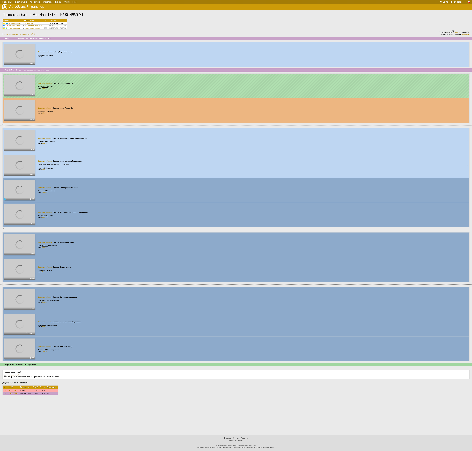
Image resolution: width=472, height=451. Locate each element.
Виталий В (45, 302)
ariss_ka (44, 143)
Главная (227, 438)
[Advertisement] (236, 416)
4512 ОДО (12, 390)
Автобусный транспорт (27, 6)
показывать (466, 34)
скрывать (457, 31)
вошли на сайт (14, 375)
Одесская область (14, 28)
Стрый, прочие (29, 23)
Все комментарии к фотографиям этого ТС (18, 34)
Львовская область (14, 23)
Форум (236, 438)
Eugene (44, 272)
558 (4, 390)
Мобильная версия (236, 440)
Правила (244, 438)
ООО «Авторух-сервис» (32, 28)
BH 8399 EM (13, 393)
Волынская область (14, 25)
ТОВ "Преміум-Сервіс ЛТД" (33, 25)
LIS (43, 56)
